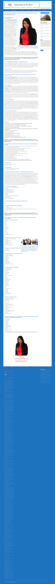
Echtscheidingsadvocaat (7, 477)
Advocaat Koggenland (7, 431)
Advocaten (22, 10)
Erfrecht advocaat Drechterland (8, 505)
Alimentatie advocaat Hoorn (8, 468)
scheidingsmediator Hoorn (7, 568)
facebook (39, 10)
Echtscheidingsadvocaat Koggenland (9, 489)
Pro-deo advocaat (6, 559)
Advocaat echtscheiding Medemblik (8, 396)
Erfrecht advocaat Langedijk (8, 513)
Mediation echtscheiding (7, 534)
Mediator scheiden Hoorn (7, 541)
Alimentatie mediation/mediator (8, 470)
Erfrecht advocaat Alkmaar (7, 501)
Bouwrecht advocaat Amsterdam (8, 473)
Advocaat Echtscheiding (7, 385)
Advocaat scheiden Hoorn (7, 447)
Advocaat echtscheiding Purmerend (9, 406)
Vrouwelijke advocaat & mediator (8, 574)
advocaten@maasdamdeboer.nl (46, 8)
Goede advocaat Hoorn (7, 531)
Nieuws (33, 10)
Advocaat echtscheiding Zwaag (8, 410)
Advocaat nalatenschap (7, 439)
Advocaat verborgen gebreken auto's (9, 450)
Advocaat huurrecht (6, 428)
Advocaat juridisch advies (7, 429)
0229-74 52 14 (13, 58)
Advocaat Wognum (6, 462)
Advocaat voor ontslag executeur (8, 460)
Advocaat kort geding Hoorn (8, 437)
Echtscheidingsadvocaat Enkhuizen (8, 483)
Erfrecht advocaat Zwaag (7, 520)
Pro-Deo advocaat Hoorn (7, 561)
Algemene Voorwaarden (7, 371)
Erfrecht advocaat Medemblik (8, 515)
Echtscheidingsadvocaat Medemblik (9, 491)
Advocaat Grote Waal (7, 420)
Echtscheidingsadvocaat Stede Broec (9, 496)
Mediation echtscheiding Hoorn (8, 536)
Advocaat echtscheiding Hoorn (8, 394)
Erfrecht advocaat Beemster (8, 503)
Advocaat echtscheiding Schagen (8, 408)
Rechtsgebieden (14, 10)
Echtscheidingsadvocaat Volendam (8, 498)
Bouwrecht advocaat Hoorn (8, 475)
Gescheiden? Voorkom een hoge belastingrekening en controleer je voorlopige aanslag (45, 372)
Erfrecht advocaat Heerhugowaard (8, 508)
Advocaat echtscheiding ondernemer (9, 400)
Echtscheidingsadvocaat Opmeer (8, 493)
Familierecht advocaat (7, 522)
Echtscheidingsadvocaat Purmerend (9, 494)
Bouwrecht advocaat (7, 472)
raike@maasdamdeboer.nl (31, 58)
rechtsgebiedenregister (7, 564)
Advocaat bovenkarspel (7, 383)
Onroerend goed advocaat (7, 545)
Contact (45, 10)
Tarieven (28, 10)
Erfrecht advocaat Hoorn (7, 510)
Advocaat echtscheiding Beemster (8, 387)
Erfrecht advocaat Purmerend (8, 517)
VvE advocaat (6, 577)
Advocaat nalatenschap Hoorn (8, 441)
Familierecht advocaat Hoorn (8, 529)
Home (8, 10)
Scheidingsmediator (6, 566)
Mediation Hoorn (6, 538)
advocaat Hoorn (6, 423)
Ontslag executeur (6, 557)
